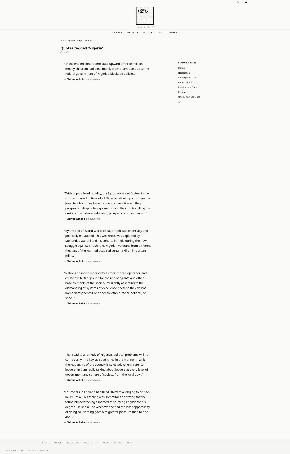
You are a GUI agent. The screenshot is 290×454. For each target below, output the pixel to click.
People (132, 32)
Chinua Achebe (76, 79)
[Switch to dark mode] (238, 2)
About (106, 442)
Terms (130, 442)
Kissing (182, 92)
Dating (181, 67)
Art (179, 101)
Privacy (118, 442)
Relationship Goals (187, 87)
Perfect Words (185, 82)
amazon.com (93, 79)
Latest (117, 32)
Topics (172, 32)
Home (63, 40)
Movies (148, 32)
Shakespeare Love (187, 77)
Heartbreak (184, 72)
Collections (73, 442)
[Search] (246, 2)
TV (161, 32)
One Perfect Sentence (189, 96)
